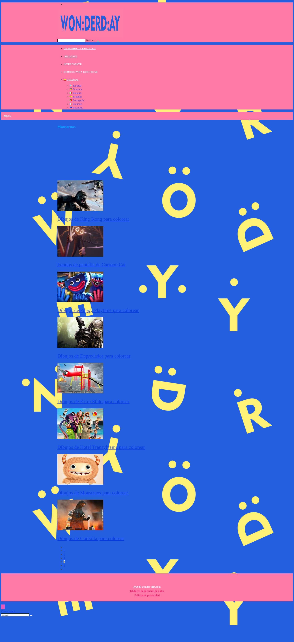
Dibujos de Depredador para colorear (94, 356)
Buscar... (91, 40)
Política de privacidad (147, 595)
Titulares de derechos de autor (147, 590)
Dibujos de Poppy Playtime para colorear (98, 310)
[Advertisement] (149, 156)
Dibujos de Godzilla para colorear (90, 538)
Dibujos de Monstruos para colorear (92, 492)
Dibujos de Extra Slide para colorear (93, 401)
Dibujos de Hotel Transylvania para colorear (101, 447)
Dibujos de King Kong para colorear (93, 219)
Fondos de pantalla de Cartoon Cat (91, 264)
